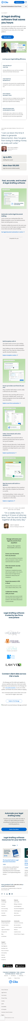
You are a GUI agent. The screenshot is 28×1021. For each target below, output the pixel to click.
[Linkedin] (7, 893)
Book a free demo (14, 829)
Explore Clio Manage (14, 701)
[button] (11, 845)
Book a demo (7, 37)
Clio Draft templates (10, 687)
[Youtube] (9, 893)
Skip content (5, 839)
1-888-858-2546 (17, 884)
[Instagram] (12, 893)
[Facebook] (2, 893)
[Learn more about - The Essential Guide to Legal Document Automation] (11, 862)
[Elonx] (4, 893)
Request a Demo (19, 2)
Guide (4, 864)
